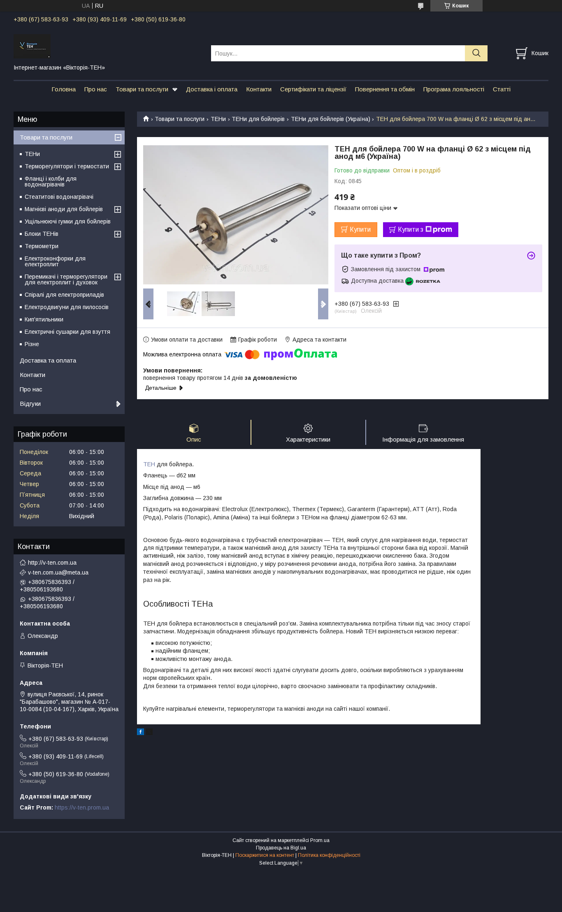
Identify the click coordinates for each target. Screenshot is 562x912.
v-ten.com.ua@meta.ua (58, 572)
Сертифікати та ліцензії (313, 89)
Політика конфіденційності (329, 855)
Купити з (410, 229)
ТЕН (149, 464)
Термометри (41, 246)
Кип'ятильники (44, 319)
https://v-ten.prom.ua (82, 807)
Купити (360, 229)
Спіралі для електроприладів (64, 294)
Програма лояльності (453, 89)
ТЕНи (218, 119)
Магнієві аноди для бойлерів (64, 209)
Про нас (95, 89)
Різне (32, 344)
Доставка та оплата (48, 360)
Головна (63, 89)
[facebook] (140, 733)
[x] (149, 733)
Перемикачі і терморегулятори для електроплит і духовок (66, 279)
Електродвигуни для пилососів (67, 307)
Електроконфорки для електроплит (55, 261)
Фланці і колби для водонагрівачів (51, 181)
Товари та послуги (142, 89)
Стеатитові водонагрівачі (59, 196)
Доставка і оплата (211, 89)
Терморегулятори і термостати (67, 166)
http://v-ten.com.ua (52, 562)
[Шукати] (476, 53)
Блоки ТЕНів (41, 233)
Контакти (259, 89)
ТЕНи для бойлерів (258, 119)
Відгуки (30, 403)
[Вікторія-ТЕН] (107, 45)
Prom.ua (320, 840)
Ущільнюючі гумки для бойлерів (68, 221)
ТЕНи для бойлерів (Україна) (330, 119)
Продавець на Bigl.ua (281, 848)
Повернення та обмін (385, 89)
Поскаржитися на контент (264, 855)
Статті (502, 89)
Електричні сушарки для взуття (67, 331)
